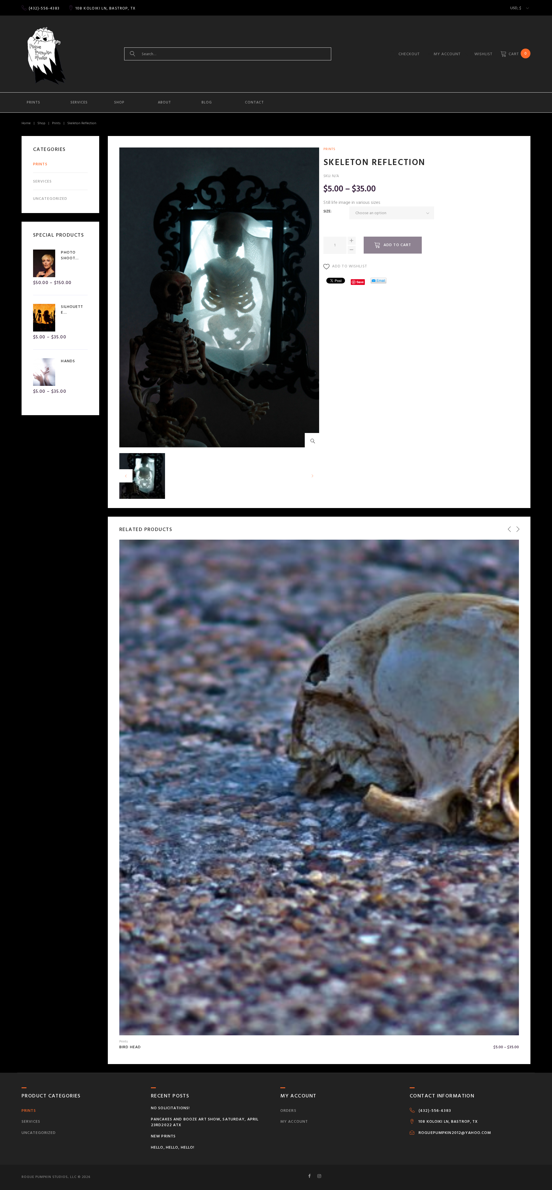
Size (327, 211)
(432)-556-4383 (44, 8)
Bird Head (130, 1047)
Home (26, 123)
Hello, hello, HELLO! (172, 1147)
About (164, 102)
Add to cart (397, 245)
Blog (207, 102)
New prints (163, 1136)
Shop (119, 102)
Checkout (409, 54)
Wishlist (483, 54)
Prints (33, 102)
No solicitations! (170, 1108)
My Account (447, 54)
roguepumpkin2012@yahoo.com (455, 1133)
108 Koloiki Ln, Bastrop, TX (448, 1121)
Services (79, 102)
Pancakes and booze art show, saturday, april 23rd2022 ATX (204, 1122)
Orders (288, 1110)
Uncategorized (50, 198)
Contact (254, 102)
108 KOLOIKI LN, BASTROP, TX (105, 8)
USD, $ (515, 8)
